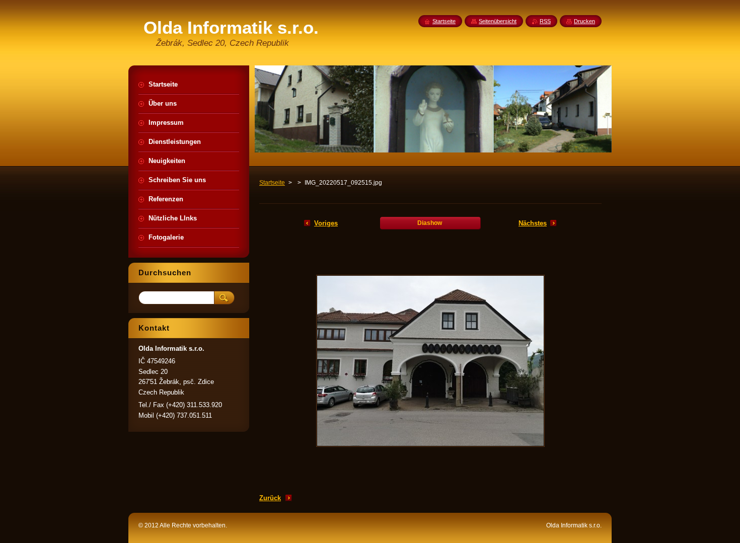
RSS (545, 21)
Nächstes (533, 223)
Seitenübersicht (497, 21)
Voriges (326, 223)
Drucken (584, 21)
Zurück (270, 498)
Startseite (272, 183)
